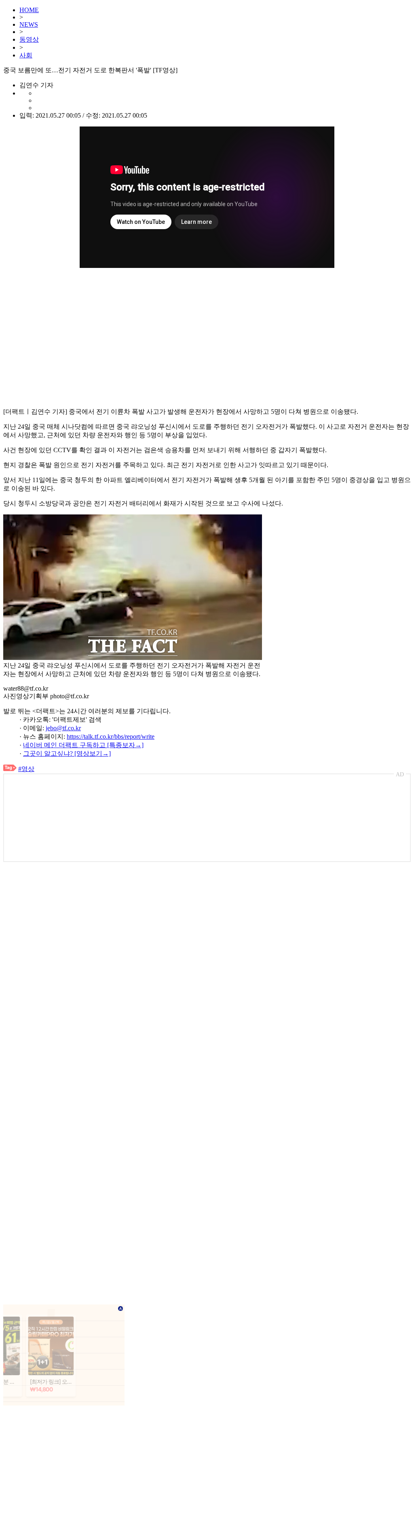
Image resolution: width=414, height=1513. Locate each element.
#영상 (26, 768)
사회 (25, 55)
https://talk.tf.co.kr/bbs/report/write (110, 736)
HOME (29, 9)
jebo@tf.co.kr (63, 728)
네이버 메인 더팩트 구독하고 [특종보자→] (83, 745)
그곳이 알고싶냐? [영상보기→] (67, 753)
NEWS (28, 24)
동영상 (29, 39)
